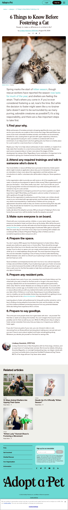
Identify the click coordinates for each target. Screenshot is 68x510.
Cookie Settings (34, 497)
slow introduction (30, 296)
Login (46, 2)
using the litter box (13, 227)
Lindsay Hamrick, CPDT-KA (29, 30)
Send (59, 452)
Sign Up (57, 2)
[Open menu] (64, 3)
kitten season (40, 89)
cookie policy (7, 503)
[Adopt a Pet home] (7, 3)
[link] (59, 460)
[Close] (65, 502)
